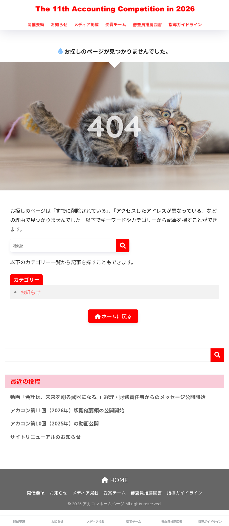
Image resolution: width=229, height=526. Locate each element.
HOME (118, 480)
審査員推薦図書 (147, 24)
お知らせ (59, 24)
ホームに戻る (116, 316)
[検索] (122, 245)
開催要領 (35, 24)
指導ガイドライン (185, 24)
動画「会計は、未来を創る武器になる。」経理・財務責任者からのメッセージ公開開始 (107, 396)
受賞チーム (115, 24)
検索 (217, 355)
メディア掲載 (86, 24)
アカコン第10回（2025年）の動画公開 (54, 423)
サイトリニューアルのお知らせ (45, 436)
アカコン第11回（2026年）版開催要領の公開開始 (67, 410)
